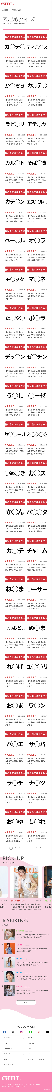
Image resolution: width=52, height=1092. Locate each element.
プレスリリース (6, 1084)
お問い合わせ (11, 1086)
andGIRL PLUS (9, 1064)
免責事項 (38, 1084)
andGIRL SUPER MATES (36, 1059)
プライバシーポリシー (17, 1084)
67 (36, 848)
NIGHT (30, 1054)
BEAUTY (30, 1038)
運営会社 (4, 1086)
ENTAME (7, 1054)
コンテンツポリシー (29, 1084)
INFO (5, 1059)
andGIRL (5, 10)
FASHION (7, 1038)
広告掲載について (20, 1086)
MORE (26, 1002)
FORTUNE (31, 1043)
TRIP (29, 1048)
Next (41, 848)
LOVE (6, 1043)
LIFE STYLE (8, 1048)
